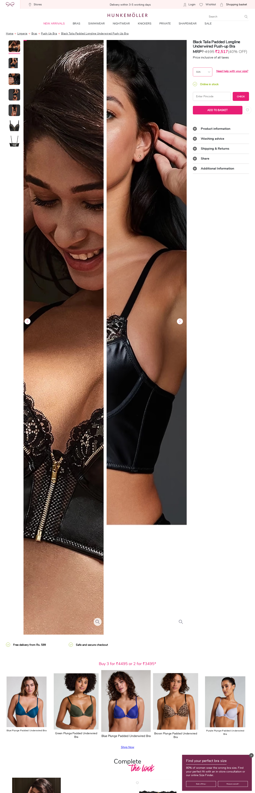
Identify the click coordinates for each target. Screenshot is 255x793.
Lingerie (22, 33)
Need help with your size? (232, 71)
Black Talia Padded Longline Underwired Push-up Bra (95, 33)
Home (9, 33)
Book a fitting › (201, 784)
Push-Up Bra (49, 33)
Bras (34, 33)
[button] (251, 755)
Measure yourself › (233, 784)
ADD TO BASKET (217, 110)
